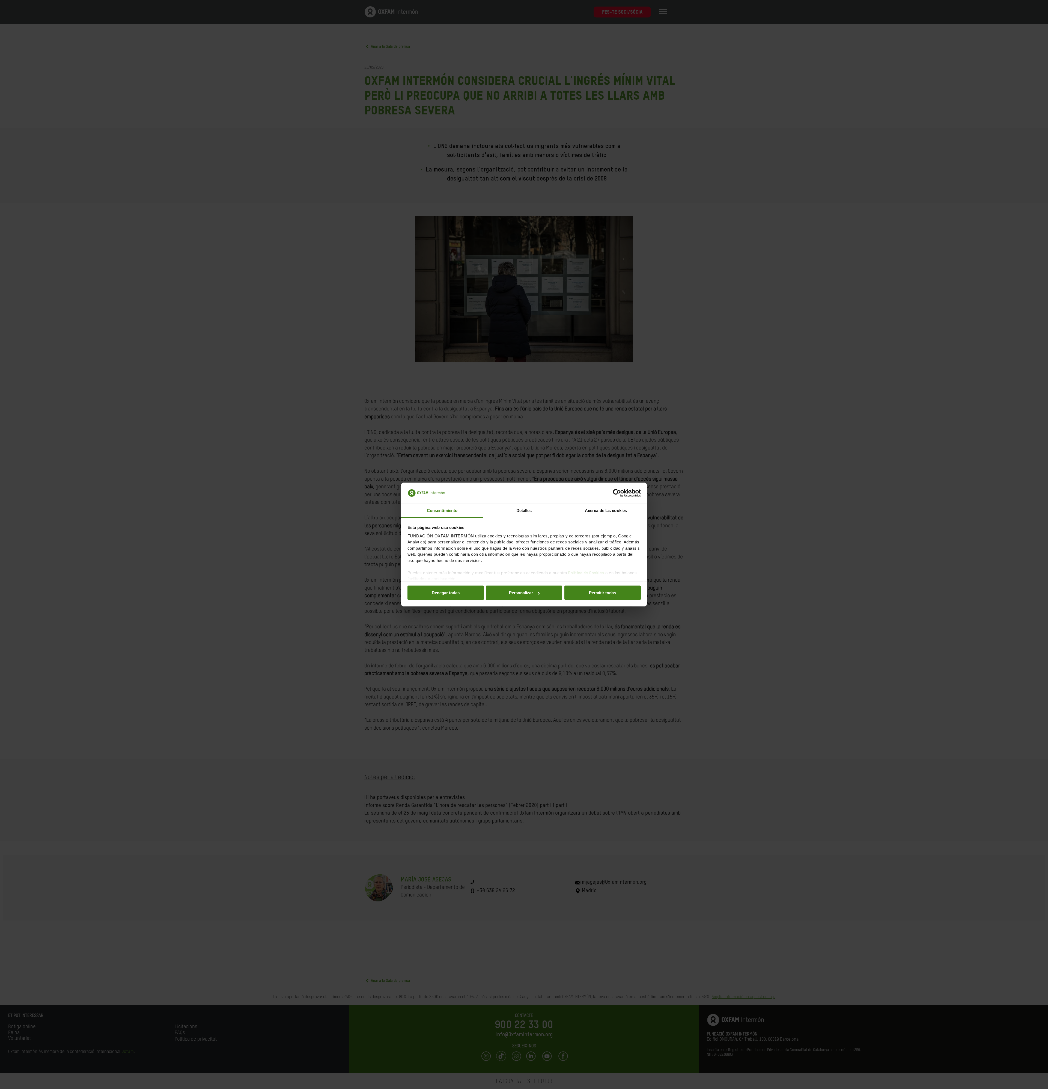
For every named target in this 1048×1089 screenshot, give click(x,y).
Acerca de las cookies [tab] (606, 510)
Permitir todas (602, 592)
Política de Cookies (586, 573)
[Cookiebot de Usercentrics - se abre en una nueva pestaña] (617, 493)
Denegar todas (446, 592)
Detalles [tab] (524, 510)
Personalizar (521, 592)
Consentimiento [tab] (442, 510)
